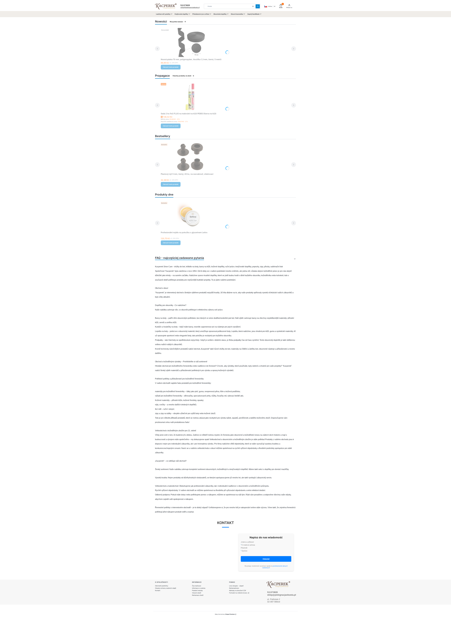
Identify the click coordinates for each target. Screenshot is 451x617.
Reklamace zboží (197, 595)
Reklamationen (234, 588)
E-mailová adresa (248, 545)
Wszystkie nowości (176, 22)
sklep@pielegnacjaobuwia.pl (190, 7)
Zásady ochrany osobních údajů (165, 588)
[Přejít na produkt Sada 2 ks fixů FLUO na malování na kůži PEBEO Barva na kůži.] (190, 96)
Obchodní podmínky (161, 586)
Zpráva (244, 551)
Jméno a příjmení (247, 542)
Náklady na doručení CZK (237, 590)
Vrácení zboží (196, 593)
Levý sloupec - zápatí (236, 586)
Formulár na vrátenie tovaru (238, 593)
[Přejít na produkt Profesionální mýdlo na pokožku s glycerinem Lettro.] (190, 215)
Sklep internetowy (225, 614)
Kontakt (157, 590)
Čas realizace (196, 586)
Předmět (244, 548)
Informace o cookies (198, 588)
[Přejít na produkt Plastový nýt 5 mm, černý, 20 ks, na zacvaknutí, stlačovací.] (190, 157)
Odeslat (266, 559)
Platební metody (197, 590)
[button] (258, 6)
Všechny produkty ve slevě (182, 76)
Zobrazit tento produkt (171, 67)
